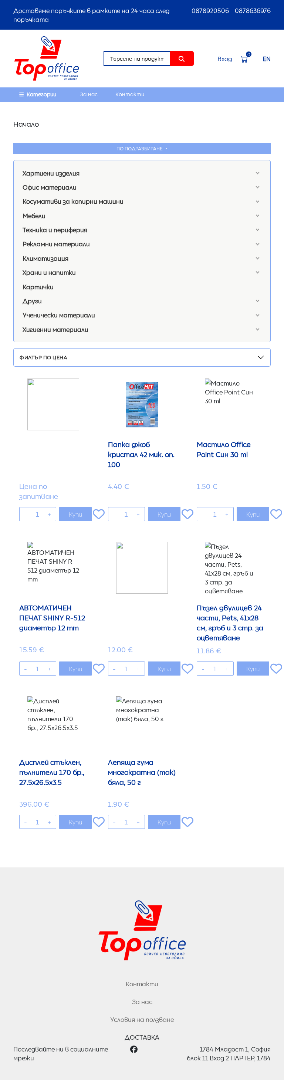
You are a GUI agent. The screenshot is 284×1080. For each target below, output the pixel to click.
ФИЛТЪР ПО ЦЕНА (43, 357)
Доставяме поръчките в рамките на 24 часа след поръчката (91, 14)
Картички (38, 287)
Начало (26, 124)
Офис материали (50, 187)
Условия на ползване (142, 1019)
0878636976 (253, 10)
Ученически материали (59, 315)
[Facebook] (134, 1053)
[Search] (182, 58)
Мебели (34, 215)
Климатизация (45, 258)
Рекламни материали (56, 244)
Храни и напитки (49, 272)
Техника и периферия (55, 230)
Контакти (129, 94)
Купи (75, 514)
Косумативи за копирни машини (73, 201)
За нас (89, 94)
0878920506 (210, 10)
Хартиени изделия (51, 173)
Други (32, 301)
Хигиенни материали (55, 329)
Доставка (142, 1037)
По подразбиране (140, 148)
